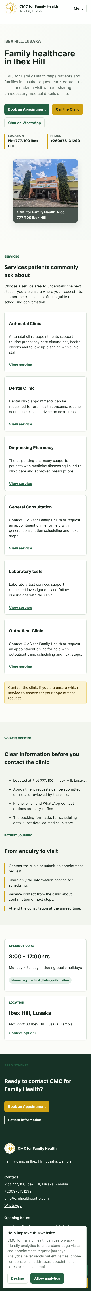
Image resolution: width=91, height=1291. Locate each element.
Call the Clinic (67, 109)
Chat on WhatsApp (24, 123)
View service (20, 364)
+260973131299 (18, 1191)
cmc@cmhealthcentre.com (26, 1198)
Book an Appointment (27, 109)
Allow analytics (47, 1278)
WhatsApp (13, 1205)
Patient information (24, 1120)
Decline (17, 1278)
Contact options (22, 1033)
